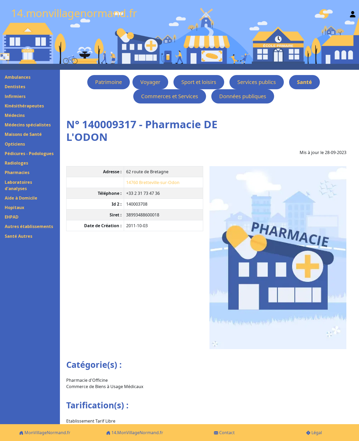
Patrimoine (108, 82)
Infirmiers (15, 96)
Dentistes (15, 87)
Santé (304, 82)
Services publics (256, 82)
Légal (316, 432)
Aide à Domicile (21, 198)
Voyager (150, 82)
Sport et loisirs (198, 82)
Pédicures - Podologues (29, 153)
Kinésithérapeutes (24, 106)
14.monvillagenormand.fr (74, 13)
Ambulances (17, 77)
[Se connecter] (353, 13)
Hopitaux (14, 207)
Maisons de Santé (23, 134)
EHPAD (11, 217)
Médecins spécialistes (28, 125)
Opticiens (15, 144)
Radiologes (16, 163)
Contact (226, 432)
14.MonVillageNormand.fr (136, 432)
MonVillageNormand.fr (46, 432)
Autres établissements (29, 226)
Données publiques (242, 96)
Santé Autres (18, 236)
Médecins (15, 115)
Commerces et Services (169, 96)
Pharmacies (17, 172)
